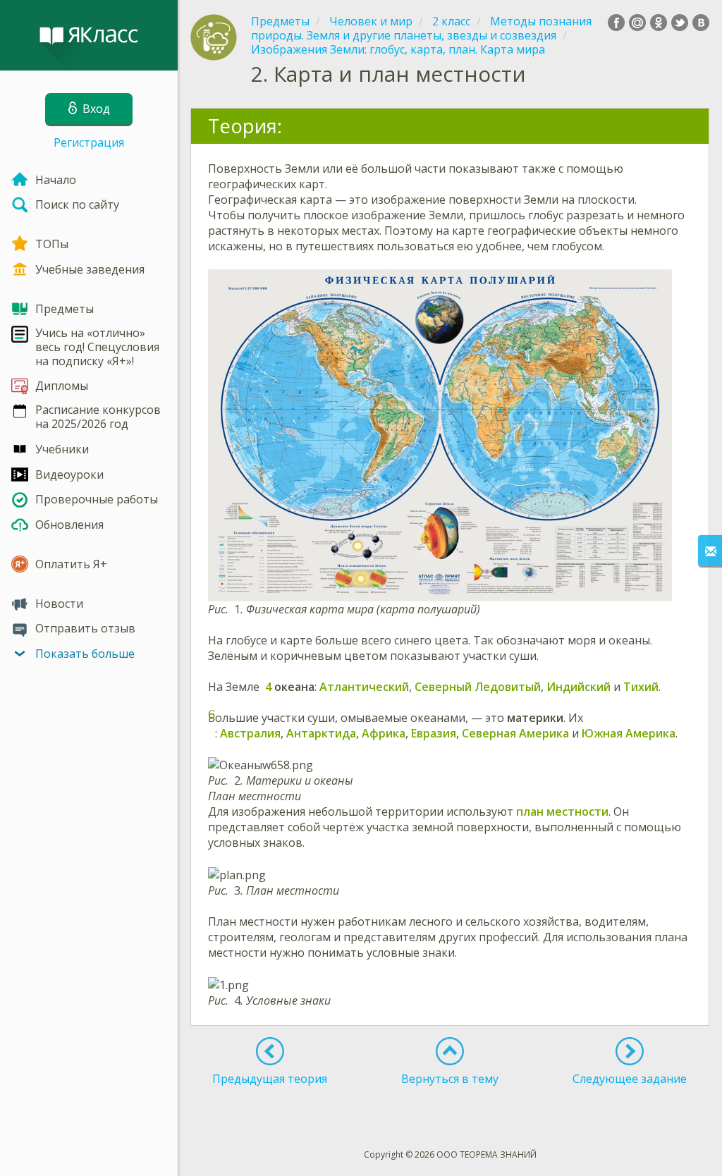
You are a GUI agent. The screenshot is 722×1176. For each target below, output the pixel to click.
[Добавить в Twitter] (679, 22)
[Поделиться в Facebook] (616, 22)
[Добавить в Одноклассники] (658, 22)
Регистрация (89, 142)
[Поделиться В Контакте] (700, 22)
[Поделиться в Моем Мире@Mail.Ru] (637, 22)
